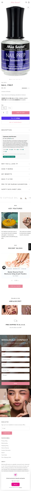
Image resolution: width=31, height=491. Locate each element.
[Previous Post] (12, 280)
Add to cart (21, 112)
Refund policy (4, 443)
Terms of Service (5, 448)
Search (3, 452)
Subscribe (7, 433)
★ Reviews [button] (29, 246)
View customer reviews (9, 157)
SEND (15, 383)
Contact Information (6, 450)
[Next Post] (18, 280)
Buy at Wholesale (15, 122)
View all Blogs (15, 286)
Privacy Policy (4, 441)
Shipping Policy (4, 445)
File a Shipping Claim (6, 457)
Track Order (4, 455)
